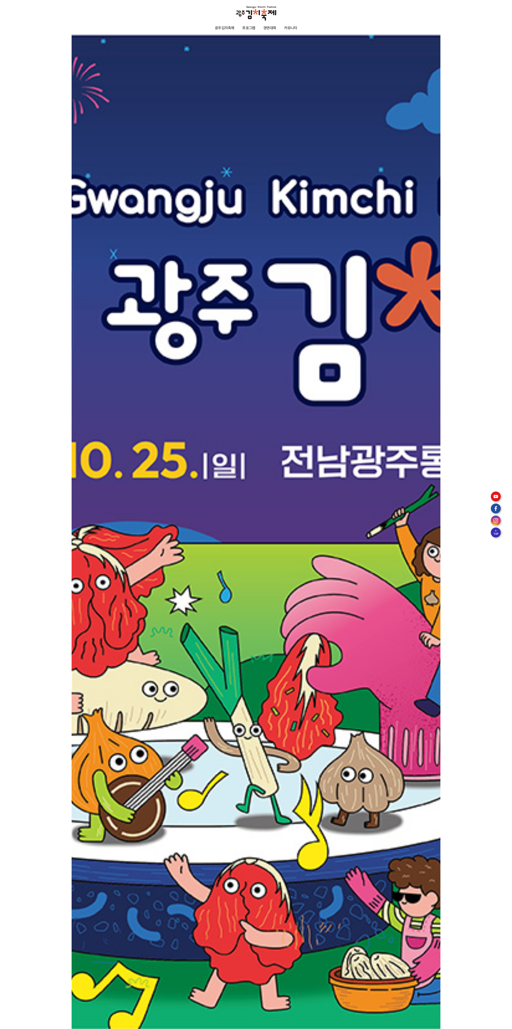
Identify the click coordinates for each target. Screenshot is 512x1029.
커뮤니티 (290, 27)
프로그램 (248, 27)
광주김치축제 (224, 27)
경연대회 (269, 27)
